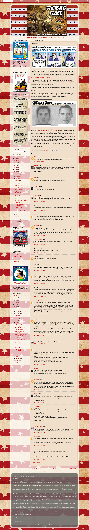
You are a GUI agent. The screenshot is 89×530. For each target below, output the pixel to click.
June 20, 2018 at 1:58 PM (39, 459)
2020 (15, 167)
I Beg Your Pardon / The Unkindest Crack (20, 211)
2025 (15, 158)
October (17, 176)
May (17, 214)
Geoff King (36, 225)
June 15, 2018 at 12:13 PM (40, 335)
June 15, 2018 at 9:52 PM (39, 402)
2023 (15, 162)
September (18, 178)
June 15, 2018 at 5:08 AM (39, 201)
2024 (15, 160)
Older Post (73, 468)
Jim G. (35, 156)
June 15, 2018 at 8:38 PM (39, 375)
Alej (35, 256)
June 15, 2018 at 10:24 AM (40, 314)
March (17, 217)
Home (54, 468)
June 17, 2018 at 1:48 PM (39, 445)
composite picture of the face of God (49, 130)
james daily (36, 300)
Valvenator (36, 347)
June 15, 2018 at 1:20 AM (39, 182)
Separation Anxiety (19, 191)
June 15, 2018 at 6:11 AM (39, 221)
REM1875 (36, 186)
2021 (15, 165)
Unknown (36, 274)
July (17, 182)
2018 (15, 171)
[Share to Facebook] (56, 150)
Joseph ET (36, 165)
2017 (15, 223)
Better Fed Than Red (20, 189)
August (17, 180)
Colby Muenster (38, 319)
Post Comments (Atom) (42, 470)
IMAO (14, 258)
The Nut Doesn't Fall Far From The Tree (20, 196)
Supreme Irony (18, 185)
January (17, 221)
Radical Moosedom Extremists (19, 205)
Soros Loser (18, 202)
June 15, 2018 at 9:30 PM (39, 389)
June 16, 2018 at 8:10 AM (39, 432)
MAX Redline (37, 340)
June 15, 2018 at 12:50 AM (40, 161)
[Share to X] (54, 150)
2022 (15, 163)
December (18, 172)
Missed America (18, 207)
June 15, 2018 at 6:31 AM (39, 235)
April (17, 216)
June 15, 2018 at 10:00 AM (40, 296)
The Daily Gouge (16, 261)
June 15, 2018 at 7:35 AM (39, 252)
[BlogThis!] (53, 150)
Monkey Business (19, 209)
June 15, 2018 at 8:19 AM (39, 270)
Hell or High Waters (19, 187)
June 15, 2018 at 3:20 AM (39, 191)
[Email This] (52, 150)
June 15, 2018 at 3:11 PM (39, 364)
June (17, 183)
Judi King (36, 214)
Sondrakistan (16, 259)
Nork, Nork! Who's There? (21, 200)
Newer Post (34, 468)
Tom (35, 177)
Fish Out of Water (38, 239)
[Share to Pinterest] (57, 150)
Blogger (52, 524)
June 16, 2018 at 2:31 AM (39, 422)
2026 (15, 156)
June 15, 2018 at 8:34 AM (39, 283)
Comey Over (18, 198)
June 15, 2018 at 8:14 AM (39, 260)
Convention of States (17, 256)
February (18, 219)
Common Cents (16, 254)
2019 (15, 169)
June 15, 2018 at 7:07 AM (39, 244)
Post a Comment (36, 462)
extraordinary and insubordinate (66, 81)
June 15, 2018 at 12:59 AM (40, 172)
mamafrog (36, 436)
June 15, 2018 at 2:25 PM (39, 343)
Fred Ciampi (37, 195)
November (18, 174)
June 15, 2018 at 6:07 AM (39, 210)
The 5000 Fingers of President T (19, 193)
